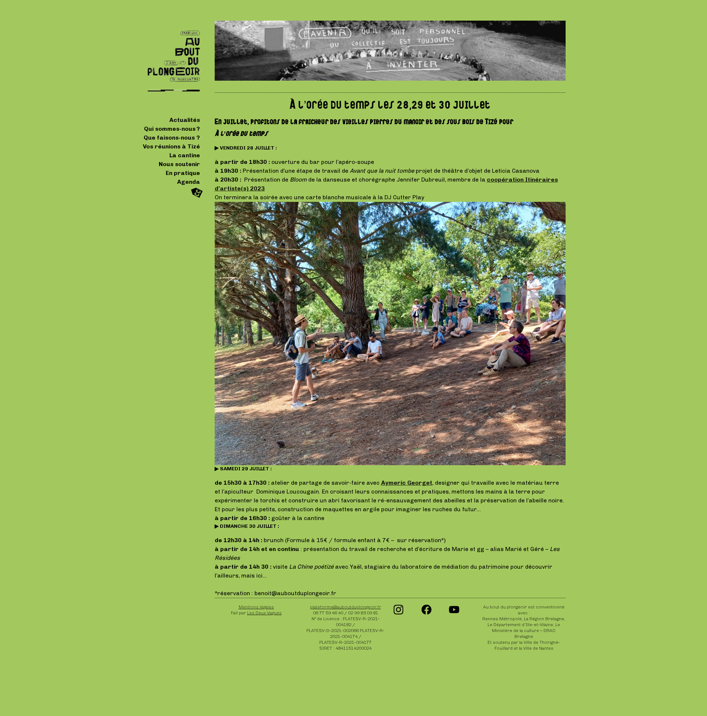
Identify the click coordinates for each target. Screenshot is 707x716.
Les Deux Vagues (264, 612)
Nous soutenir (179, 164)
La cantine (184, 155)
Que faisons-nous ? (172, 137)
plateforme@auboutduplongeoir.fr (345, 607)
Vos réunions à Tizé (171, 146)
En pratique (183, 172)
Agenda (188, 181)
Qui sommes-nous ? (172, 128)
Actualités (184, 119)
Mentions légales (256, 607)
